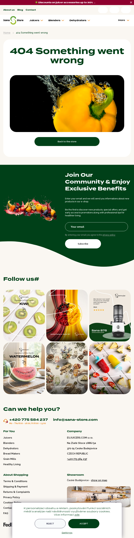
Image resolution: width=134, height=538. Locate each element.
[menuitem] (37, 20)
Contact (31, 10)
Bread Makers (11, 453)
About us (9, 10)
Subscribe (83, 244)
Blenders (8, 443)
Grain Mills (9, 459)
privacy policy (109, 235)
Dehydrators (10, 448)
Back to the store (67, 141)
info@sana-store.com (75, 419)
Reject (50, 523)
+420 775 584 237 (28, 420)
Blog (20, 10)
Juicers (7, 437)
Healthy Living (12, 464)
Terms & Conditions (15, 481)
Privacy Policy (11, 497)
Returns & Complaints (16, 492)
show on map (99, 480)
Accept (84, 523)
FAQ (5, 513)
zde (77, 514)
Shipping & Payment (15, 486)
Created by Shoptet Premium (10, 531)
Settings (67, 532)
